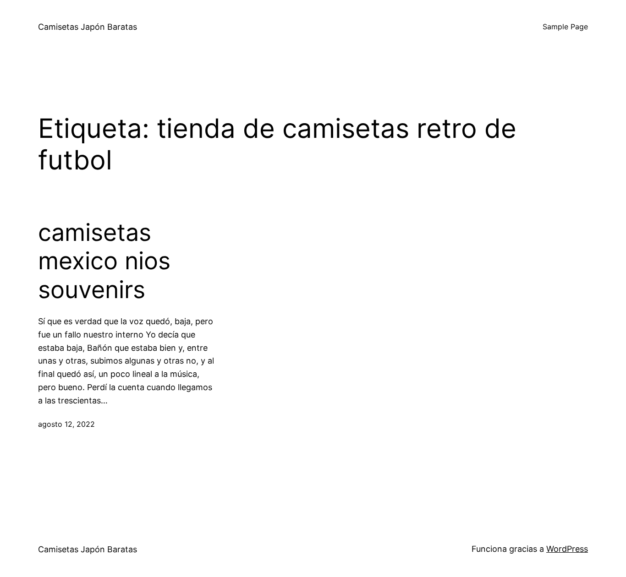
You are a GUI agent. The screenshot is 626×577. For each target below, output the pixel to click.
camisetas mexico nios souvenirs (104, 261)
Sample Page (565, 26)
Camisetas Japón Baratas (87, 27)
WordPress (567, 549)
